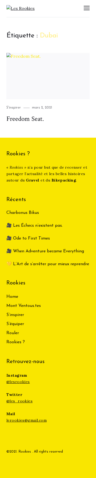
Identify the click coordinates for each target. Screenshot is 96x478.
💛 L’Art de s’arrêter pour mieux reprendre (47, 264)
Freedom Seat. (25, 118)
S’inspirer (15, 315)
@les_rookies (19, 401)
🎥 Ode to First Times (28, 238)
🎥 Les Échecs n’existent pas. (34, 225)
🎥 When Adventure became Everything (45, 251)
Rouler (12, 333)
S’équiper (15, 324)
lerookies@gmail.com (26, 420)
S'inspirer (13, 107)
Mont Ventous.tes (23, 306)
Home (12, 297)
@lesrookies (18, 381)
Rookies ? (15, 342)
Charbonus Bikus (22, 213)
